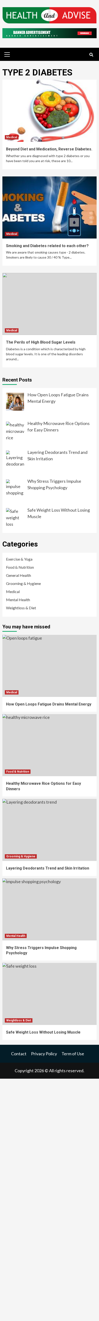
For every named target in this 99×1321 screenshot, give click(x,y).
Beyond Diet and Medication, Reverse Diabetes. (49, 149)
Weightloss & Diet (21, 607)
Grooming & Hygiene (23, 583)
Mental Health (18, 599)
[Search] (91, 54)
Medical (11, 137)
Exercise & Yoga (19, 559)
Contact (18, 1053)
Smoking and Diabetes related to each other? (47, 246)
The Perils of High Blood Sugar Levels (40, 342)
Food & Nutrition (20, 567)
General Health (18, 575)
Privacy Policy (44, 1053)
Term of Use (73, 1053)
